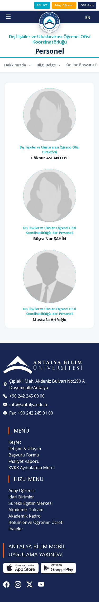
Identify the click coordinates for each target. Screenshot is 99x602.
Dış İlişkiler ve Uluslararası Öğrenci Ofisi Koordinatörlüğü (49, 39)
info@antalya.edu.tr (28, 404)
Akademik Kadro (24, 516)
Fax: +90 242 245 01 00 (31, 413)
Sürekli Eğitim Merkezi (30, 503)
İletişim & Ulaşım (24, 448)
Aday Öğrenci (64, 5)
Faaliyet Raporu (23, 461)
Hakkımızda (15, 64)
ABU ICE (42, 5)
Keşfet (14, 442)
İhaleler (15, 529)
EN (87, 17)
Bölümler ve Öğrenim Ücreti (35, 522)
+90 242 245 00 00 (27, 396)
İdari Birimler (21, 497)
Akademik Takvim (25, 510)
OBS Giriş (87, 5)
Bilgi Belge (47, 64)
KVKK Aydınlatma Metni (31, 468)
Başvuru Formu (23, 455)
